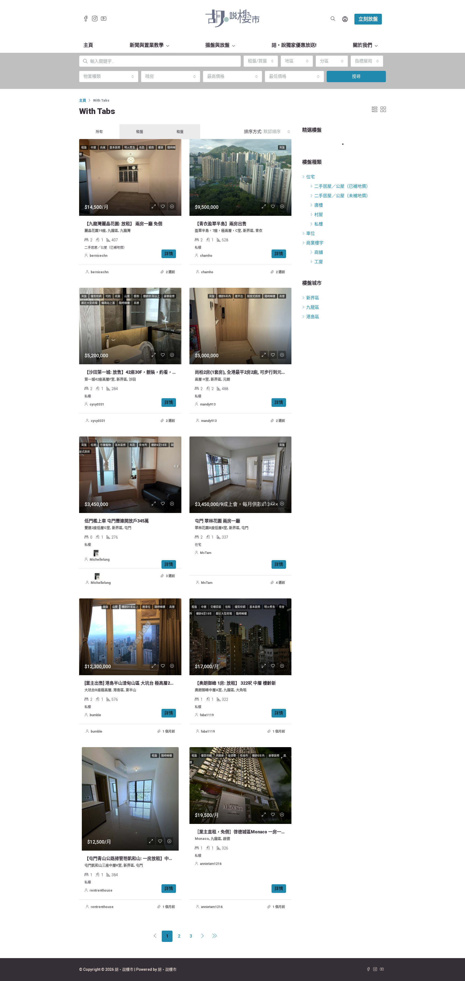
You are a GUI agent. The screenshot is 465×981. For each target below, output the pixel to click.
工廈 (318, 261)
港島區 (312, 316)
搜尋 (356, 76)
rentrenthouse (101, 890)
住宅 (310, 176)
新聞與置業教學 (147, 45)
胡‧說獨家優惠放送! (294, 45)
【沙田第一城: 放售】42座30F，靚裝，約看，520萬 (134, 372)
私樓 (318, 224)
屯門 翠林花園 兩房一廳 (217, 521)
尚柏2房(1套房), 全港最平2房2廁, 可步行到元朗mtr (244, 372)
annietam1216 (210, 864)
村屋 (318, 214)
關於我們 (362, 45)
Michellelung (100, 559)
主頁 (88, 45)
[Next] (202, 936)
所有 (99, 132)
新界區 (312, 297)
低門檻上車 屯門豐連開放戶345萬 (116, 521)
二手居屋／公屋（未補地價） (342, 195)
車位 (310, 233)
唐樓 (318, 205)
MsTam (205, 553)
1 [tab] (345, 144)
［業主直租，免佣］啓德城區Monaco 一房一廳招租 (244, 831)
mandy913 (208, 404)
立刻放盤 (368, 19)
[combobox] (261, 61)
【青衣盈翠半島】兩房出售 (220, 223)
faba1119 (207, 715)
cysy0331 (97, 404)
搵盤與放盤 (217, 45)
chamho (206, 256)
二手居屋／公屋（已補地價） (342, 186)
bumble (95, 715)
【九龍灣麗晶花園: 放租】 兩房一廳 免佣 (123, 223)
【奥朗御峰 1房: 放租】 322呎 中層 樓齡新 (235, 683)
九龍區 (312, 307)
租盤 (139, 132)
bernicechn (98, 256)
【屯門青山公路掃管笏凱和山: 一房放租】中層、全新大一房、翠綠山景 (152, 858)
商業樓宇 (314, 242)
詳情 (168, 253)
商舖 (318, 252)
